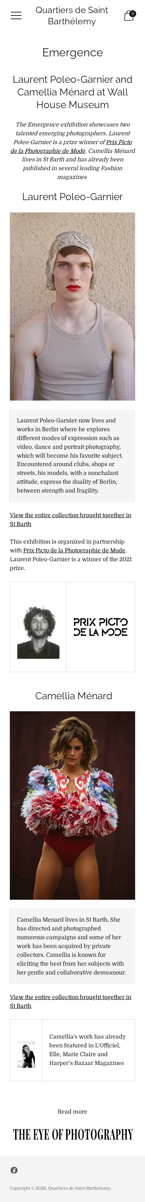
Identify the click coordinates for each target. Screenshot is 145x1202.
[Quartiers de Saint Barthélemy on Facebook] (14, 1171)
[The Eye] (72, 1133)
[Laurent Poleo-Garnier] (38, 631)
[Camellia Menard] (26, 1054)
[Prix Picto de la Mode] (101, 627)
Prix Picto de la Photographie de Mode (74, 550)
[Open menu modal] (16, 15)
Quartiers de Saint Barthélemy (79, 1188)
